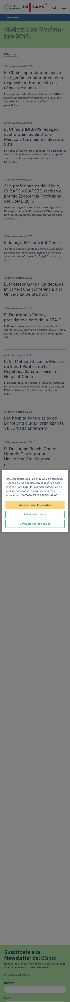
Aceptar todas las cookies (35, 505)
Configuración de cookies (35, 523)
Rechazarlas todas (35, 514)
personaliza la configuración (39, 495)
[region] (35, 501)
